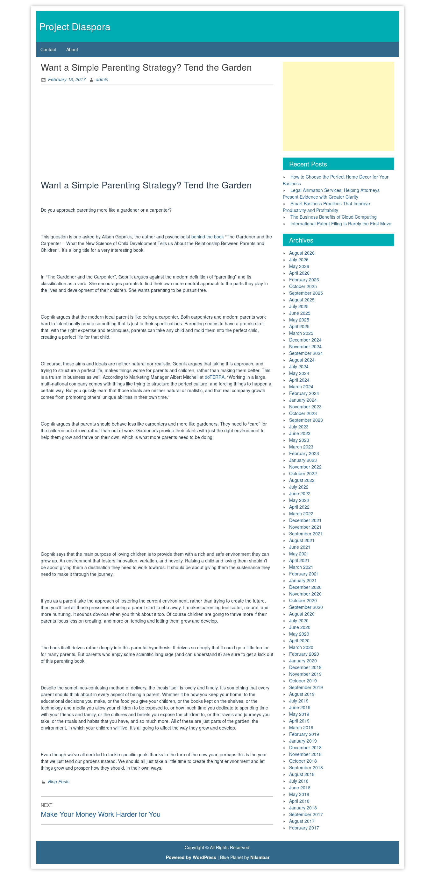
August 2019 (302, 694)
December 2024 (305, 339)
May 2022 (299, 500)
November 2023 (305, 406)
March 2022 (301, 513)
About (72, 49)
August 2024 (302, 359)
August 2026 (302, 253)
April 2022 (299, 507)
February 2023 (304, 453)
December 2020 (305, 587)
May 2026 (299, 266)
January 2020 (303, 660)
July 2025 (299, 306)
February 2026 (304, 279)
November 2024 (305, 346)
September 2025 (306, 293)
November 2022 (305, 466)
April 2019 (299, 720)
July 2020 (299, 620)
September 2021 (306, 533)
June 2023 (299, 433)
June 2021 (299, 547)
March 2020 (301, 647)
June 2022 (299, 493)
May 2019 (299, 714)
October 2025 (303, 286)
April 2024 (299, 380)
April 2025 (299, 326)
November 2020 (305, 593)
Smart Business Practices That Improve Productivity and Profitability (326, 206)
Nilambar (259, 857)
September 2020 (306, 607)
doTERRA (215, 377)
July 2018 (299, 781)
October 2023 (303, 413)
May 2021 (299, 553)
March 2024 (301, 386)
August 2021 (302, 540)
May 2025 (299, 319)
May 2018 (299, 794)
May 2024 (299, 373)
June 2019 (299, 707)
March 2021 (301, 567)
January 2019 (303, 740)
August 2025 (302, 299)
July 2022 (299, 486)
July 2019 (299, 700)
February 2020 (304, 654)
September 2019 (306, 687)
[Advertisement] (157, 134)
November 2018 (305, 754)
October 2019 (303, 680)
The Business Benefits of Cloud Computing (333, 217)
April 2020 (299, 640)
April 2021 (299, 560)
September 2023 (306, 420)
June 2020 (299, 627)
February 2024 (304, 393)
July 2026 (299, 259)
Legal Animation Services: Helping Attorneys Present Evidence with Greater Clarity (331, 193)
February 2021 (304, 573)
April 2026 (299, 273)
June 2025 (299, 313)
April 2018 (299, 801)
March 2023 (301, 446)
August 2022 (302, 480)
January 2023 (303, 460)
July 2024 (299, 366)
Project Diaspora (75, 26)
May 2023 (299, 440)
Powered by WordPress (191, 857)
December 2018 (305, 747)
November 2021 (305, 527)
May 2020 (299, 634)
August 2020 (302, 613)
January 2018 (303, 807)
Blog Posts (58, 781)
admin (102, 79)
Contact (48, 49)
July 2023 (299, 426)
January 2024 (303, 400)
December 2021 (305, 520)
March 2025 (301, 333)
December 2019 (305, 667)
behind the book (207, 236)
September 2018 (306, 767)
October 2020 (303, 600)
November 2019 (305, 674)
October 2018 (303, 761)
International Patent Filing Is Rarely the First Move (340, 223)
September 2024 (306, 353)
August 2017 (302, 821)
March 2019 (301, 727)
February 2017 (304, 827)
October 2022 (303, 473)
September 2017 (306, 814)
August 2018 (302, 774)
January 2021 (303, 580)
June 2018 (299, 787)
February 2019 (304, 734)
